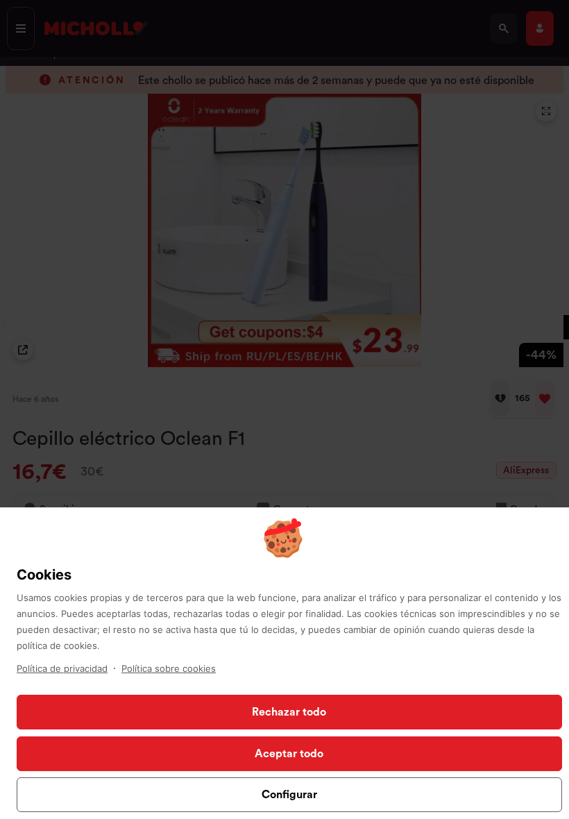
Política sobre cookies (168, 668)
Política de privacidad (62, 668)
